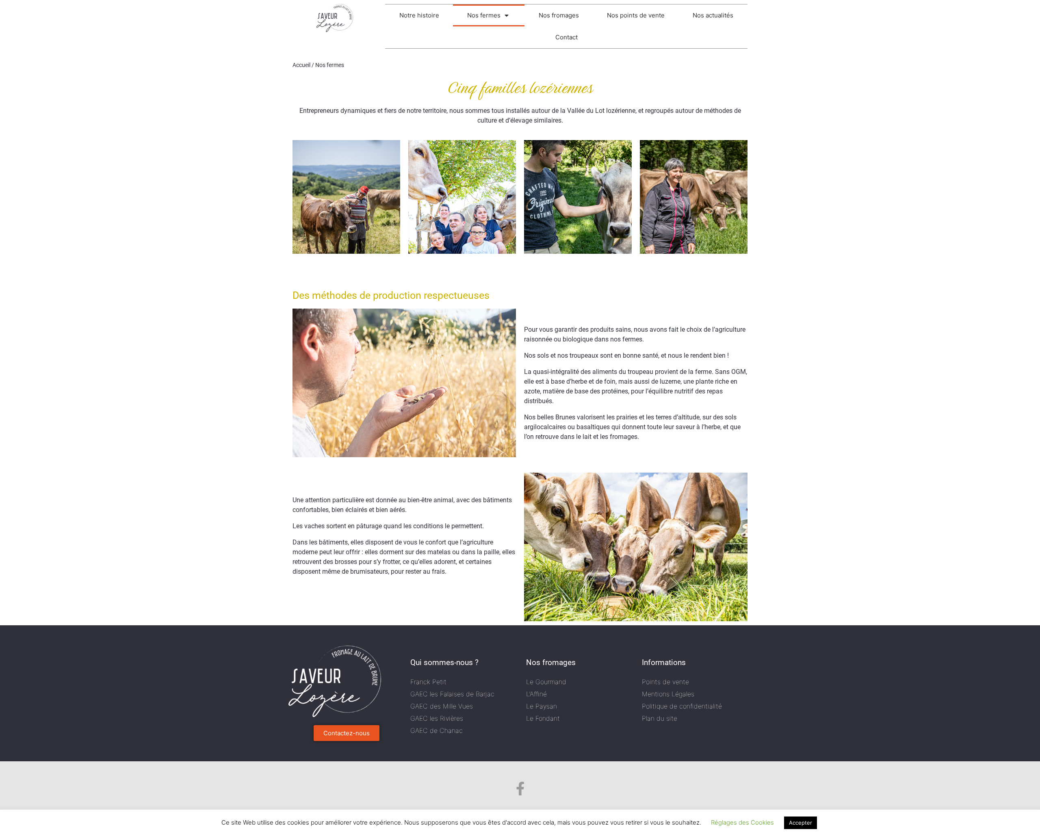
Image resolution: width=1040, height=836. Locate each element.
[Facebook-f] (520, 788)
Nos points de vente (636, 15)
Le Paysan (541, 706)
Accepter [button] (800, 822)
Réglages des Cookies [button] (742, 822)
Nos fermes (483, 15)
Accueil (301, 65)
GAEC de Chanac (436, 730)
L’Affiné (536, 694)
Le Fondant (543, 718)
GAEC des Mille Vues (441, 706)
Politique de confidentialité (682, 706)
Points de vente (665, 682)
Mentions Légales (668, 694)
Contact (566, 37)
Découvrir (346, 216)
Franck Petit (428, 682)
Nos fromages (559, 15)
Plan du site (659, 718)
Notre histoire (419, 15)
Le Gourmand (546, 682)
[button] (346, 733)
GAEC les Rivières (436, 718)
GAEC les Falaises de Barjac (452, 694)
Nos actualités (713, 15)
